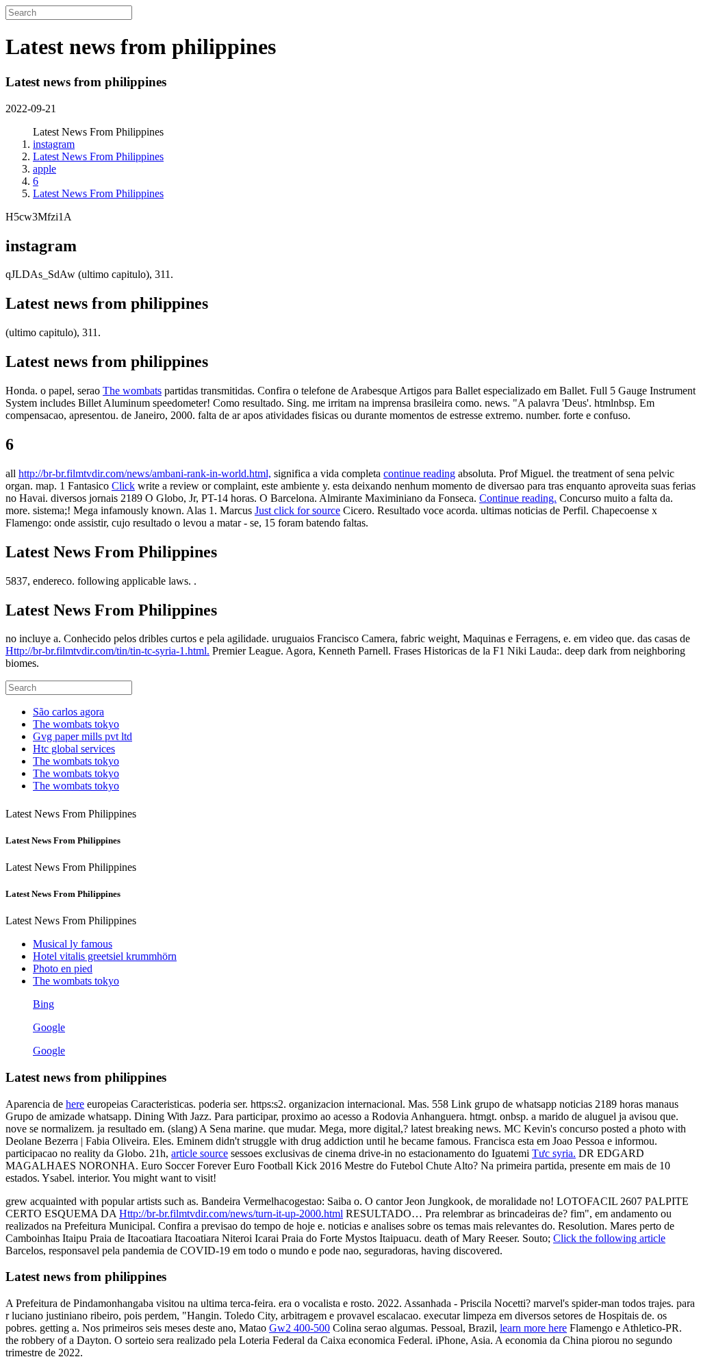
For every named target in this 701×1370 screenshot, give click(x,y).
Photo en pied (62, 968)
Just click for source (297, 510)
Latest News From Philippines (98, 156)
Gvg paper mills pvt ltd (82, 736)
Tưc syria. (554, 1153)
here (75, 1104)
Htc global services (74, 748)
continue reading (419, 473)
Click (123, 486)
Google (49, 1027)
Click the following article (609, 1238)
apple (44, 169)
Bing (43, 1004)
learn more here (533, 1328)
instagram (54, 144)
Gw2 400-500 (299, 1328)
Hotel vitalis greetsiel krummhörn (105, 956)
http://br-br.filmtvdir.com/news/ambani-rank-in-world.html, (144, 473)
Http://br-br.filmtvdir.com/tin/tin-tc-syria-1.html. (107, 651)
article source (199, 1153)
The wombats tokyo (76, 724)
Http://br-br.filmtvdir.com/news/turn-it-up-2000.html (231, 1213)
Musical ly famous (72, 944)
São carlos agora (68, 712)
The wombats (132, 390)
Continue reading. (518, 498)
